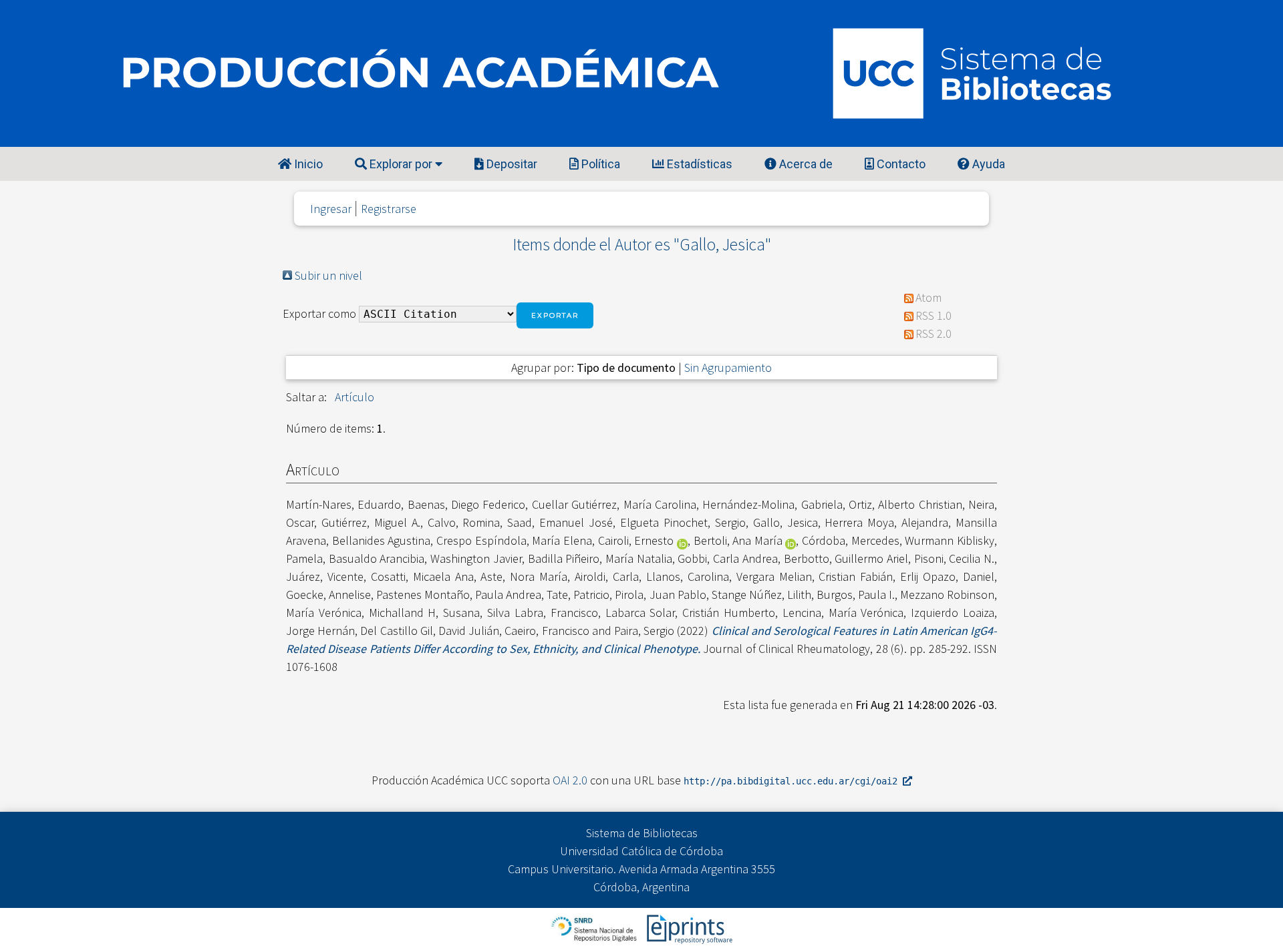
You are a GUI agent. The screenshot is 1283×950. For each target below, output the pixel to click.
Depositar (510, 164)
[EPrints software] (688, 927)
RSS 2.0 (933, 333)
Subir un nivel (328, 275)
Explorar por (401, 164)
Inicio (307, 164)
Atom (928, 297)
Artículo (354, 397)
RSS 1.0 (933, 315)
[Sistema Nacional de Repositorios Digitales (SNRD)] (595, 927)
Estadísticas (698, 164)
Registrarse (388, 208)
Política (599, 164)
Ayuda (987, 164)
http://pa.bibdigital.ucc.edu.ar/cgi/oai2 (793, 781)
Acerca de (804, 164)
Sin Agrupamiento (728, 367)
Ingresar (330, 208)
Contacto (899, 164)
